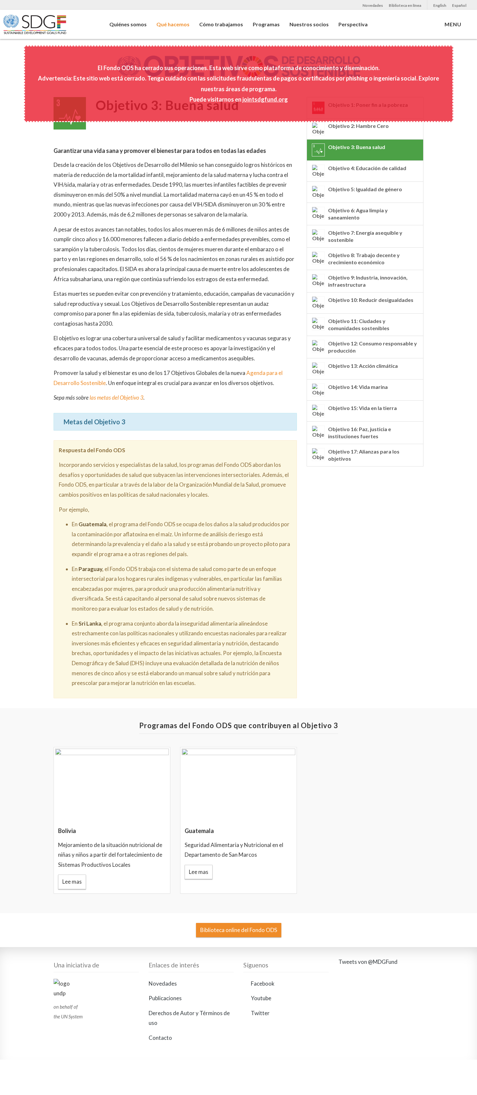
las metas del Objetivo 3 (116, 397)
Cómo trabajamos (221, 24)
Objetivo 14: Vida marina (358, 387)
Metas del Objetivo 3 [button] (94, 421)
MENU (454, 24)
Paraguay (90, 569)
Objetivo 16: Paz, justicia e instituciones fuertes (359, 432)
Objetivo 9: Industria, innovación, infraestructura (368, 281)
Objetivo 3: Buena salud (356, 147)
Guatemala (92, 524)
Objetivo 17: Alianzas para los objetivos (363, 455)
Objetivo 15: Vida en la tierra (362, 408)
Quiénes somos (128, 24)
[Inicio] (48, 28)
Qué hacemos (173, 24)
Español (459, 5)
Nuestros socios (309, 24)
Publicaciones (165, 998)
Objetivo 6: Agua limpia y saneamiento (358, 213)
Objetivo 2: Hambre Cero (358, 126)
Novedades (372, 5)
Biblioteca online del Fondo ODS (238, 930)
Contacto (160, 1038)
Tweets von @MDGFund (368, 961)
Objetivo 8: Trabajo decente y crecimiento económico (364, 258)
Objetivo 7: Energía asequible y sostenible (365, 236)
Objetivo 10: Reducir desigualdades (370, 300)
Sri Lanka (90, 623)
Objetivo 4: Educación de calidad (367, 168)
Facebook (262, 983)
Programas (266, 24)
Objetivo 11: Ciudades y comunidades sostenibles (358, 324)
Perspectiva (353, 24)
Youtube (260, 998)
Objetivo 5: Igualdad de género (365, 189)
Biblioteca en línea (405, 5)
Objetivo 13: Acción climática (363, 366)
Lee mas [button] (72, 881)
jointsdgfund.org (265, 99)
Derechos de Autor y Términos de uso (189, 1018)
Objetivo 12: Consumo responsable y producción (372, 347)
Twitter (260, 1013)
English (439, 5)
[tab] (175, 421)
